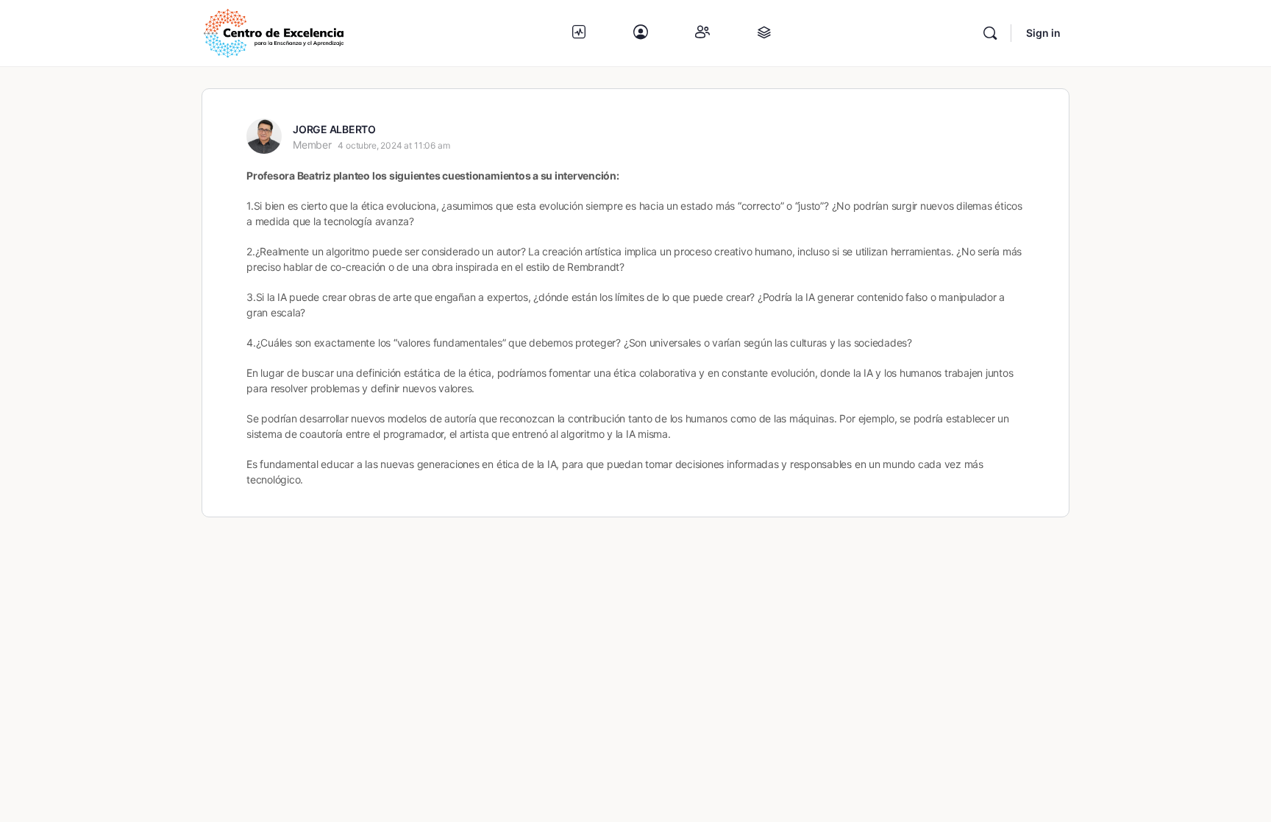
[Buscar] (990, 33)
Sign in (1043, 32)
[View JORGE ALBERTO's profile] (264, 136)
